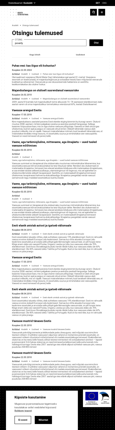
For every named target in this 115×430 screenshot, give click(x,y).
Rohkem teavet (23, 410)
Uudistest (80, 55)
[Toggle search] (93, 12)
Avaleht (15, 25)
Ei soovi (22, 419)
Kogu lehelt (34, 55)
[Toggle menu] (102, 12)
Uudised (35, 74)
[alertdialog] (42, 410)
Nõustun (43, 419)
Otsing (18, 40)
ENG (104, 3)
